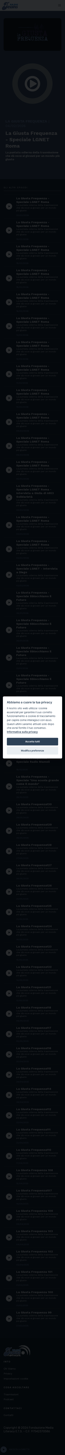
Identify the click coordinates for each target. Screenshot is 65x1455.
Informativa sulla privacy (22, 731)
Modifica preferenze (32, 750)
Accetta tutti (32, 741)
